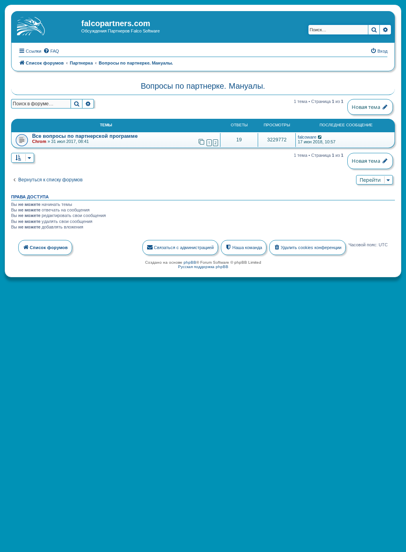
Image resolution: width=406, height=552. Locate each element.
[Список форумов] (47, 25)
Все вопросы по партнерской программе (85, 136)
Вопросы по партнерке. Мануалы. (203, 86)
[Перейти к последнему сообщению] (320, 137)
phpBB (190, 262)
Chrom (39, 141)
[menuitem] (51, 51)
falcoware (307, 137)
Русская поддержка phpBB (203, 267)
